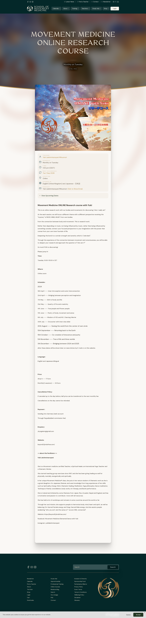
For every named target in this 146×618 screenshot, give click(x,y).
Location (46, 176)
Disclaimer (77, 597)
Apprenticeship (55, 581)
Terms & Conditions (80, 592)
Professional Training (57, 584)
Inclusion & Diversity (80, 578)
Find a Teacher (84, 2)
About (65, 8)
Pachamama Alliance (80, 584)
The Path (30, 589)
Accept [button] (138, 614)
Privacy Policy (78, 586)
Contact (96, 2)
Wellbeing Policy (79, 595)
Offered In (47, 181)
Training (74, 8)
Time (44, 165)
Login (115, 8)
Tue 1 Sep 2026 (48, 173)
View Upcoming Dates (49, 196)
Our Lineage (54, 595)
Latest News (70, 2)
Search (53, 592)
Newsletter (107, 2)
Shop (105, 8)
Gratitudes (30, 600)
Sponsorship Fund (80, 581)
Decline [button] (128, 614)
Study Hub (95, 8)
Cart (28, 597)
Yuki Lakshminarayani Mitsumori (55, 157)
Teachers (85, 8)
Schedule (46, 160)
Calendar (56, 8)
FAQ (52, 597)
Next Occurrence (50, 171)
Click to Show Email (75, 189)
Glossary (77, 600)
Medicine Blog (55, 589)
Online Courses (55, 586)
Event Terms (78, 589)
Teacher (46, 155)
